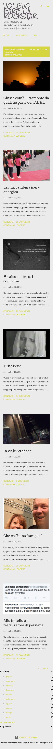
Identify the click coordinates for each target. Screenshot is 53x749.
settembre (10, 699)
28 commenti (23, 566)
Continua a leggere (14, 136)
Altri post (44, 669)
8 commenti (22, 481)
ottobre (9, 694)
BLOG (6, 35)
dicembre (10, 690)
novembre (10, 681)
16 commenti (23, 222)
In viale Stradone (17, 451)
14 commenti (23, 396)
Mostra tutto (39, 49)
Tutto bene (12, 366)
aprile (8, 717)
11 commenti (23, 655)
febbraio (9, 685)
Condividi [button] (8, 132)
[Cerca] (41, 5)
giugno (9, 676)
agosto (9, 703)
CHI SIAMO (21, 35)
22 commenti (23, 311)
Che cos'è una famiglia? (23, 536)
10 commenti (23, 132)
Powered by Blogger (28, 737)
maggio (9, 712)
